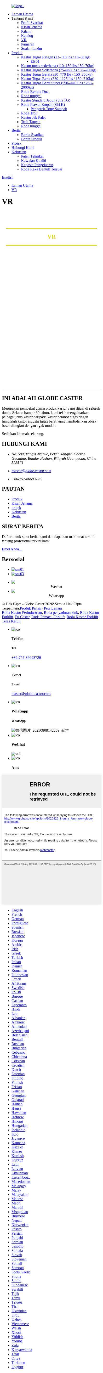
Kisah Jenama (31, 27)
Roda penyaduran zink (61, 612)
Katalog (27, 36)
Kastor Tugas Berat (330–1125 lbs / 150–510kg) (57, 79)
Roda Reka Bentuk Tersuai (41, 169)
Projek (16, 143)
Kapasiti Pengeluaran (37, 165)
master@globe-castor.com (31, 471)
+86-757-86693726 (26, 657)
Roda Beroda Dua (35, 92)
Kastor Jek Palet (33, 117)
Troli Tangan (30, 122)
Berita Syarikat (32, 135)
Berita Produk (31, 139)
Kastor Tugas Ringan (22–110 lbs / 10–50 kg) (55, 57)
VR (24, 40)
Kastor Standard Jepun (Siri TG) (45, 100)
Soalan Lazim (31, 48)
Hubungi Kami (22, 148)
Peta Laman (53, 608)
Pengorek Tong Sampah (49, 109)
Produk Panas (30, 608)
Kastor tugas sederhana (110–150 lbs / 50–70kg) (57, 66)
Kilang (26, 31)
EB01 (35, 61)
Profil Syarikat (32, 23)
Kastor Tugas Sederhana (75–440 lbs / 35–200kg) (58, 70)
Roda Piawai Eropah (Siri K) (43, 104)
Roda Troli (29, 113)
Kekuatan (18, 152)
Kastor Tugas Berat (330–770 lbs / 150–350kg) (56, 74)
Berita (16, 130)
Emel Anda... (12, 549)
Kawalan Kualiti (33, 160)
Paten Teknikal (32, 156)
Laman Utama (22, 14)
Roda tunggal (31, 96)
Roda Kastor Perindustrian (22, 612)
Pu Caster (22, 617)
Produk (17, 53)
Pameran (27, 44)
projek (16, 508)
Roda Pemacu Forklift (48, 617)
